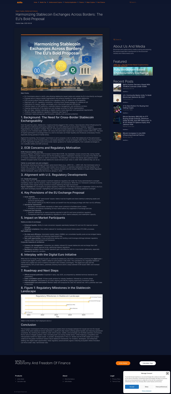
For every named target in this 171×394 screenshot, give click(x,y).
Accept (132, 387)
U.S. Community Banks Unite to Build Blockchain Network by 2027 (137, 96)
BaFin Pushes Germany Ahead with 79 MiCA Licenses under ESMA (136, 85)
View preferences (161, 387)
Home (35, 2)
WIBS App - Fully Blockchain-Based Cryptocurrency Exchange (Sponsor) (131, 65)
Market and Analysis (31, 11)
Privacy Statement (146, 391)
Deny (146, 387)
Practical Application (71, 2)
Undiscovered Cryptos (55, 2)
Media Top (43, 2)
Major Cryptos (90, 2)
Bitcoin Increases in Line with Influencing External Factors (134, 134)
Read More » (125, 91)
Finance (81, 2)
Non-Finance (101, 2)
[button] (167, 373)
